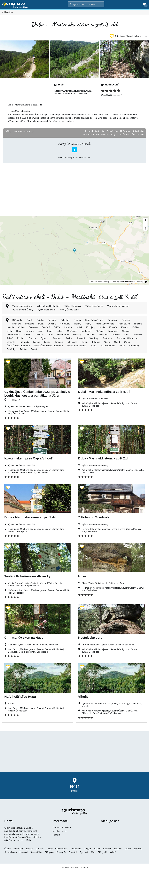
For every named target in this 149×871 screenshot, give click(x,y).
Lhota (9, 331)
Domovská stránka (62, 827)
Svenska (138, 848)
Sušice (36, 342)
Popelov (116, 334)
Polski (50, 848)
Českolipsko (137, 134)
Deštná (77, 320)
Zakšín (23, 349)
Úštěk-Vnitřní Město (76, 345)
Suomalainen (10, 852)
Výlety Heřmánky (72, 306)
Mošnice (100, 331)
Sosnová (80, 338)
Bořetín (40, 320)
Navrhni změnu (64, 157)
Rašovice (137, 334)
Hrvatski (23, 852)
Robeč (10, 338)
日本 (93, 852)
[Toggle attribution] (146, 281)
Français (107, 848)
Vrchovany (134, 345)
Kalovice (68, 327)
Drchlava (16, 323)
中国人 (113, 852)
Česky (7, 848)
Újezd (107, 342)
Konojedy (90, 327)
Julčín (57, 327)
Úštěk (127, 342)
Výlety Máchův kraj (47, 309)
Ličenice (30, 331)
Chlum (21, 327)
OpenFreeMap (103, 282)
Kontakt (56, 834)
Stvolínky (11, 342)
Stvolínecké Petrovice (127, 338)
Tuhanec (96, 342)
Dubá (40, 323)
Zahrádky (11, 349)
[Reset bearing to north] (145, 228)
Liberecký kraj (92, 131)
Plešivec (103, 334)
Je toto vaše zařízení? (81, 157)
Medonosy (86, 331)
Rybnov (44, 338)
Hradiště (138, 323)
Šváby (47, 342)
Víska (122, 345)
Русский (84, 852)
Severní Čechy (108, 134)
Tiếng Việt (102, 852)
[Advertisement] (74, 187)
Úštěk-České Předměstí (18, 345)
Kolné (79, 327)
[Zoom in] (145, 220)
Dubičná (52, 323)
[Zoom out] (145, 224)
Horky (88, 323)
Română (73, 852)
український (61, 848)
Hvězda (10, 327)
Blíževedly (17, 320)
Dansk (128, 848)
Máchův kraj (123, 134)
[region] (74, 250)
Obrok (27, 334)
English (29, 848)
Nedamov (113, 331)
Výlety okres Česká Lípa (48, 306)
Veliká (93, 345)
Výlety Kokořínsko (94, 306)
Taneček (59, 342)
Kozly (102, 327)
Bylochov (65, 320)
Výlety (8, 131)
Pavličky (77, 334)
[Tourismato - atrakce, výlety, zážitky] (14, 5)
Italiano (97, 848)
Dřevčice (29, 323)
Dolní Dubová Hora (94, 320)
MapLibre (93, 282)
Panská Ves (63, 334)
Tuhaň (84, 342)
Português (61, 852)
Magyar (87, 848)
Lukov (60, 331)
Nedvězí (126, 331)
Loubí (50, 331)
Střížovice (107, 338)
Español (118, 848)
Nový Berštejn (13, 334)
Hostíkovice (124, 323)
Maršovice (72, 331)
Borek (29, 320)
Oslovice (39, 334)
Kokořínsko (138, 131)
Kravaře (113, 327)
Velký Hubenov (108, 345)
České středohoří (27, 472)
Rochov (21, 338)
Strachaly (93, 338)
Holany (77, 323)
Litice (40, 331)
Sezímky (57, 338)
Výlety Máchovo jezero (118, 306)
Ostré (50, 334)
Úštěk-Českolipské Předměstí (48, 345)
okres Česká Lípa (109, 131)
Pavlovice (90, 334)
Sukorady (24, 342)
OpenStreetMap (137, 282)
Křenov (124, 327)
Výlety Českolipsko (69, 309)
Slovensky (18, 848)
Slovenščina (36, 852)
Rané (126, 334)
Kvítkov (136, 327)
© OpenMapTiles (116, 282)
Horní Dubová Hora (105, 323)
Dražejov (126, 320)
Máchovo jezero (91, 134)
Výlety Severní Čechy (22, 309)
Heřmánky (125, 131)
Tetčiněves (72, 342)
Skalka (68, 338)
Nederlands (75, 848)
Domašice (112, 320)
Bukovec (52, 320)
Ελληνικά (49, 852)
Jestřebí (46, 327)
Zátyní (34, 349)
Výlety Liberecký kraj (22, 306)
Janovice (33, 327)
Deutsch (40, 848)
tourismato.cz (24, 828)
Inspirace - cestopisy (24, 131)
